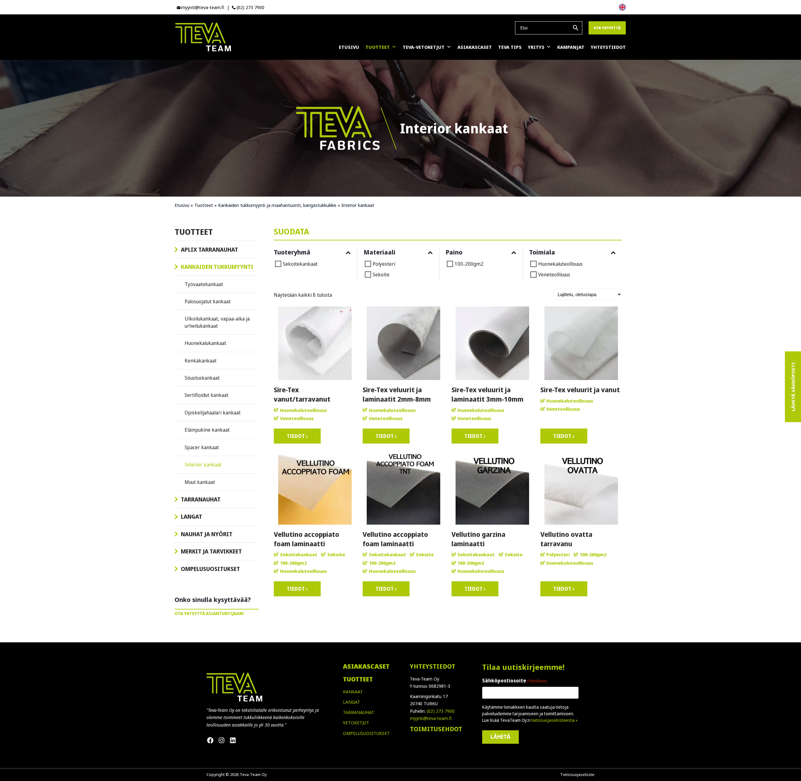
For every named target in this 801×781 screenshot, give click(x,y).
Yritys (536, 47)
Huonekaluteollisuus (560, 263)
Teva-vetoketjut (424, 47)
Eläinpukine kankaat (207, 429)
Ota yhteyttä (607, 27)
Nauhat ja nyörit (206, 534)
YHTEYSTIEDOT (432, 666)
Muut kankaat (200, 482)
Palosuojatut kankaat (208, 301)
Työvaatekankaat (204, 284)
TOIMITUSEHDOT (436, 729)
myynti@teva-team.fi (202, 7)
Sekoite (381, 274)
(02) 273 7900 (250, 7)
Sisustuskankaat (202, 377)
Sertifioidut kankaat (206, 395)
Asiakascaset (474, 47)
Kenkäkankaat (201, 360)
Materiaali (379, 252)
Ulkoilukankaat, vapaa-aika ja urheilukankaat (217, 322)
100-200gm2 (469, 263)
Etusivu (349, 47)
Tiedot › (297, 436)
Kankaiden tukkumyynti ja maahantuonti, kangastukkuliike (277, 205)
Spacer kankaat (202, 447)
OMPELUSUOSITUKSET (366, 733)
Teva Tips (510, 47)
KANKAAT (353, 692)
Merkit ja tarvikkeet (211, 551)
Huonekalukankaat (205, 343)
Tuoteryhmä (292, 252)
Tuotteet (377, 47)
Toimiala (542, 252)
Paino (454, 252)
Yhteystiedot (608, 47)
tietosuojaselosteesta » (554, 720)
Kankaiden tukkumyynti (217, 266)
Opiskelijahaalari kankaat (213, 412)
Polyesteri (384, 263)
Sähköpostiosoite (514, 680)
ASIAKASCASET (366, 666)
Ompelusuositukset (210, 569)
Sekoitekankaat (300, 263)
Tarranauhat (201, 499)
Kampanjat (570, 47)
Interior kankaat (203, 464)
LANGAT (351, 702)
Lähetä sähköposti (793, 386)
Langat (191, 516)
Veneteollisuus (554, 274)
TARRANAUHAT (358, 712)
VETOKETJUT (356, 723)
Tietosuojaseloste (577, 774)
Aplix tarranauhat (209, 249)
